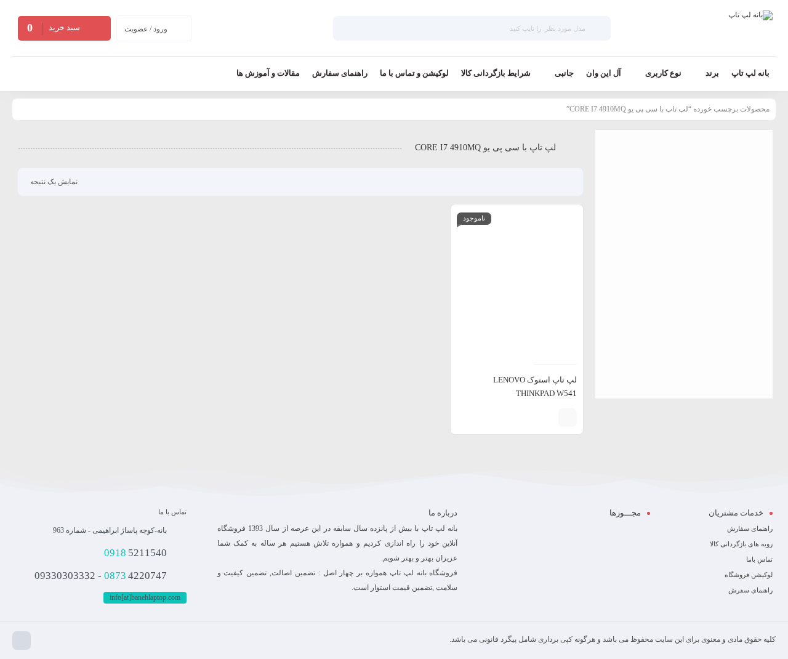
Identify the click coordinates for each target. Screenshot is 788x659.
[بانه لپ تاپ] (750, 28)
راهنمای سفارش (750, 528)
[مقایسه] (546, 417)
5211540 (135, 553)
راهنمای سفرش (750, 590)
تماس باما (759, 559)
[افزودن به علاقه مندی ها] (527, 417)
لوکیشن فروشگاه (749, 574)
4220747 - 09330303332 (100, 575)
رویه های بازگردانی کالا (741, 544)
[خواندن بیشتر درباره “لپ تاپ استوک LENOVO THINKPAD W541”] (567, 417)
